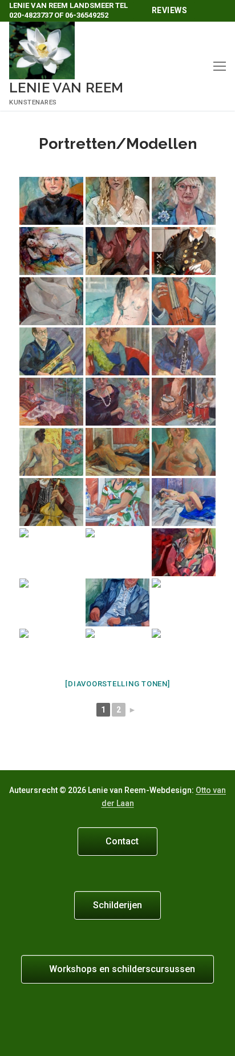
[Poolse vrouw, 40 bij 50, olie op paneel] (51, 201)
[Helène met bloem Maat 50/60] (184, 452)
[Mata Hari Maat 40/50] (51, 402)
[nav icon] (219, 66)
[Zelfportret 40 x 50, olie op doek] (184, 201)
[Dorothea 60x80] (117, 251)
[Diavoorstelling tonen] (117, 683)
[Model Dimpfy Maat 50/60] (117, 402)
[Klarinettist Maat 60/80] (184, 351)
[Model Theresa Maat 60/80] (51, 452)
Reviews (168, 10)
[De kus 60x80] (51, 301)
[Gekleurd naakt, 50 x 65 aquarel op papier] (51, 251)
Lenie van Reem (66, 87)
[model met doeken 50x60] (117, 653)
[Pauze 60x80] (117, 301)
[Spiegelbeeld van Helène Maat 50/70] (117, 502)
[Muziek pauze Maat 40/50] (184, 301)
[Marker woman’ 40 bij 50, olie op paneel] (117, 201)
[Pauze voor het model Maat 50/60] (51, 552)
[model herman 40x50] (184, 602)
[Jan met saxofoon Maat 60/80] (51, 351)
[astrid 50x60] (117, 552)
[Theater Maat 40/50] (117, 351)
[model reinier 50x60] (184, 653)
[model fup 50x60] (117, 602)
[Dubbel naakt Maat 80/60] (117, 452)
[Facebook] (215, 11)
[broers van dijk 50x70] (51, 602)
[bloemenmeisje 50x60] (184, 552)
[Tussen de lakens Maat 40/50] (184, 502)
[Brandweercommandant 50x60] (184, 251)
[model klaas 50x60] (51, 653)
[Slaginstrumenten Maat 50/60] (184, 402)
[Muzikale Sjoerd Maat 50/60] (51, 502)
